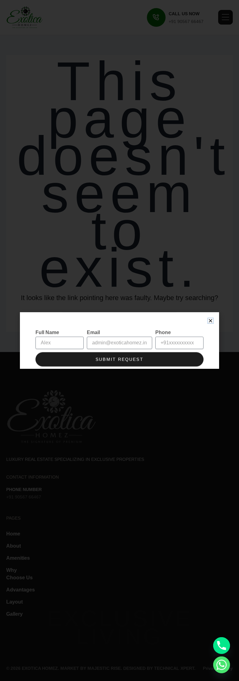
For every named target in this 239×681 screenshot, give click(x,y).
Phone (163, 325)
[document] (119, 340)
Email (93, 325)
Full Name (47, 325)
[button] (210, 320)
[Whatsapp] (221, 664)
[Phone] (221, 645)
